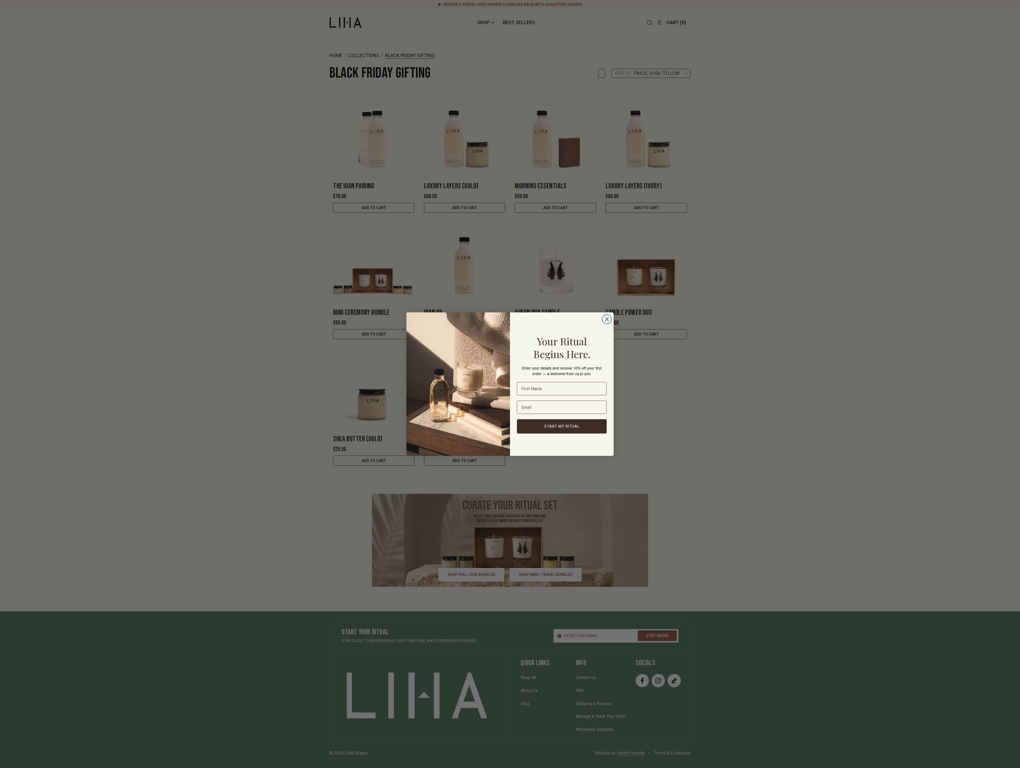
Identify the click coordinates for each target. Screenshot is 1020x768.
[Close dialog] (606, 319)
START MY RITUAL (562, 426)
